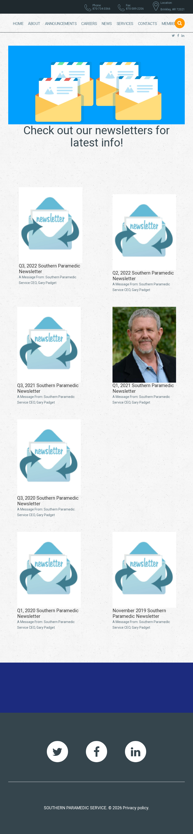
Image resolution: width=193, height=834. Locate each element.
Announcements (61, 23)
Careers (89, 23)
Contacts (147, 23)
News (107, 23)
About (34, 23)
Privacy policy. (136, 807)
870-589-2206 (135, 8)
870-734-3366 (101, 8)
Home (18, 23)
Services (125, 23)
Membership (173, 23)
